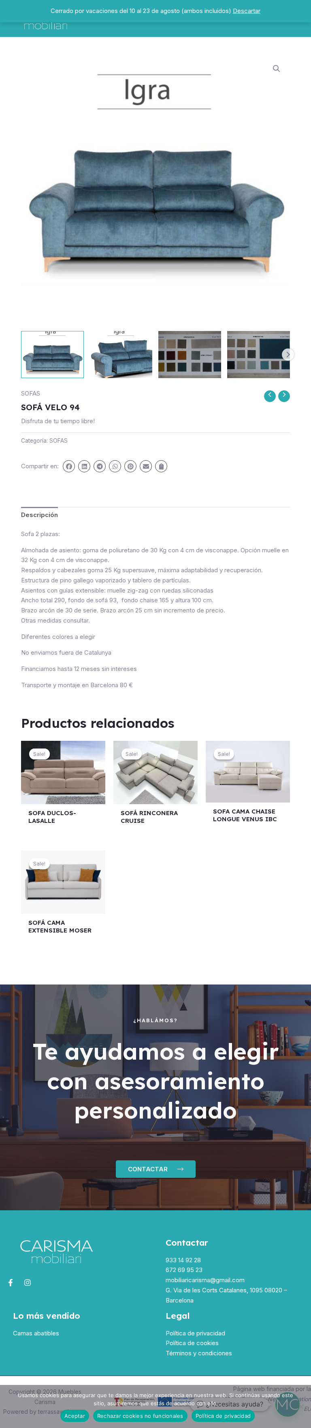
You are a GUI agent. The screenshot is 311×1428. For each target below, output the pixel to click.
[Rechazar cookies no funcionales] (301, 1406)
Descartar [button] (246, 11)
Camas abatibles (36, 1333)
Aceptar (74, 1416)
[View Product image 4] (258, 354)
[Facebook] (10, 1282)
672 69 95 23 (184, 1270)
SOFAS (30, 393)
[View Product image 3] (189, 354)
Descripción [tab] (39, 515)
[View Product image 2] (121, 354)
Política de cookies (192, 1343)
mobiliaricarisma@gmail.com (205, 1280)
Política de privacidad (195, 1333)
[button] (276, 68)
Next (288, 354)
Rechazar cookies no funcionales (140, 1416)
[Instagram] (27, 1282)
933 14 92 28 (183, 1260)
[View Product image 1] (52, 354)
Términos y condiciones (199, 1353)
